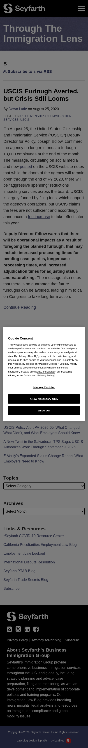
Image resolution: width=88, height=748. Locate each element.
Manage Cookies (44, 387)
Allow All (44, 410)
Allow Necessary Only (44, 398)
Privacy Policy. (45, 375)
